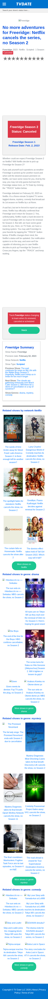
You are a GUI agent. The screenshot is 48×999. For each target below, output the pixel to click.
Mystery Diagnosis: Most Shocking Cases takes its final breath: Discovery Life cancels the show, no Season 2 (35, 762)
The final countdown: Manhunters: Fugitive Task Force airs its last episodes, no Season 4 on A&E (13, 863)
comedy (8, 395)
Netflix (23, 360)
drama (22, 393)
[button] (4, 4)
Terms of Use (28, 993)
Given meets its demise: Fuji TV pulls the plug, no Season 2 (13, 689)
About (35, 990)
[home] (24, 5)
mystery (29, 393)
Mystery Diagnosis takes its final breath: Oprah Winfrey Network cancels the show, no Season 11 (13, 813)
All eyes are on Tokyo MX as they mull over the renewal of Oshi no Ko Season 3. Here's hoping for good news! (35, 618)
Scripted (21, 364)
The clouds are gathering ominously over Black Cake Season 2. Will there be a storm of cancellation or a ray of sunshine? (19, 384)
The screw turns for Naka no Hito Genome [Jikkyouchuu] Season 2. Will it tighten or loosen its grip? (35, 668)
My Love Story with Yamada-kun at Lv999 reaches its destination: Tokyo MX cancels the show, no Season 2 (34, 909)
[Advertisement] (24, 90)
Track (24, 330)
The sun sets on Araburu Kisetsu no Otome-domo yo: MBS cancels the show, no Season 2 (35, 696)
